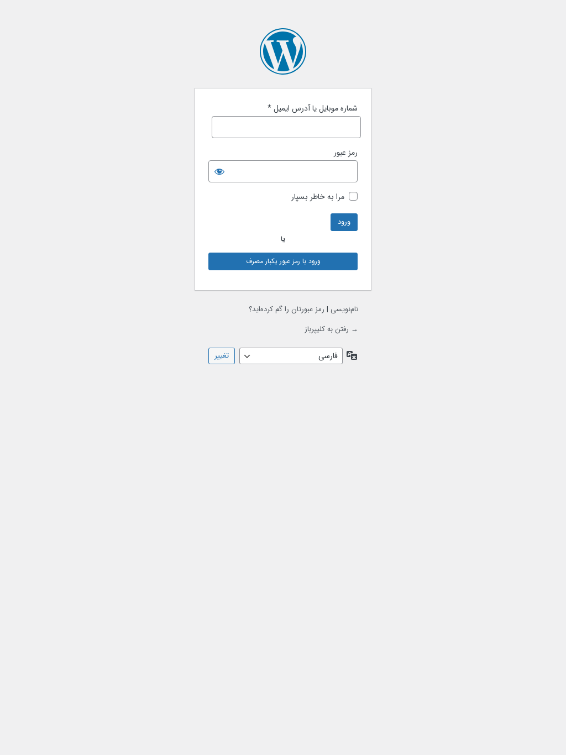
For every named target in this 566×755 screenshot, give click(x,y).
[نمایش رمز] (219, 171)
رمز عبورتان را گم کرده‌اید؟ (286, 309)
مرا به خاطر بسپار (317, 197)
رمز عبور (346, 153)
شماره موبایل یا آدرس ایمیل (313, 108)
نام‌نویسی (344, 309)
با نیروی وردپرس (283, 51)
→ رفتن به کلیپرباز (331, 329)
